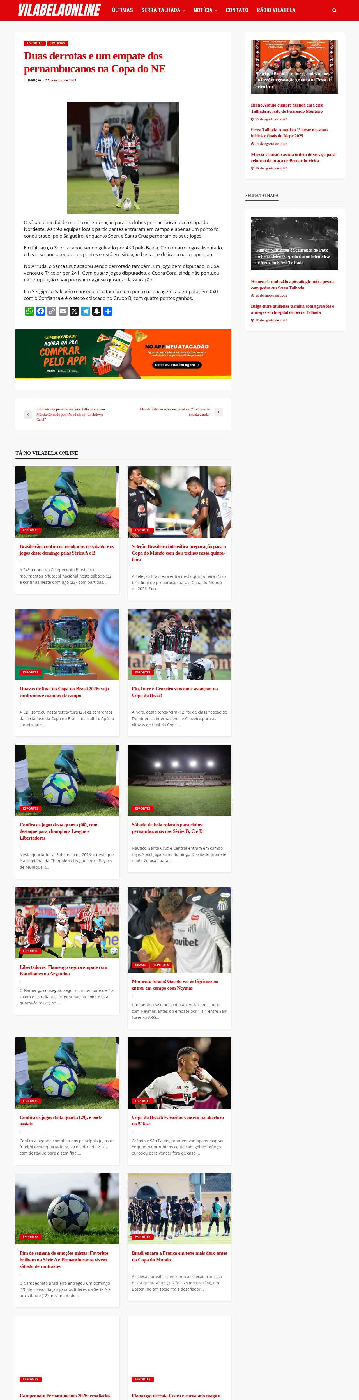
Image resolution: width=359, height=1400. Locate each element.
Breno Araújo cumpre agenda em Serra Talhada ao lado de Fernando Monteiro (287, 108)
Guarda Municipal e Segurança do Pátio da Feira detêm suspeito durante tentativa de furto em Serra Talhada (292, 256)
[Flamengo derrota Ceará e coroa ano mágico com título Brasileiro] (179, 1351)
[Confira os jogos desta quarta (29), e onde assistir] (67, 1073)
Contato (237, 10)
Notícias (57, 43)
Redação (34, 80)
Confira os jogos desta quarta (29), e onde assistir (61, 1120)
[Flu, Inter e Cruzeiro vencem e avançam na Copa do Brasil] (179, 644)
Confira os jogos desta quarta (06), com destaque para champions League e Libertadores (58, 831)
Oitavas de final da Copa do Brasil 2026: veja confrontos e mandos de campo (64, 692)
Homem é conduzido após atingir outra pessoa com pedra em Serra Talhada (292, 284)
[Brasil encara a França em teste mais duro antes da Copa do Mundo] (179, 1209)
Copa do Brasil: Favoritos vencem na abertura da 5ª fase (178, 1120)
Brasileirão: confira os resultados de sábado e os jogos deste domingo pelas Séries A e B (67, 550)
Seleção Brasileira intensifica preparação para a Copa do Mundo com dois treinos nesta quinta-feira (179, 553)
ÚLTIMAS (122, 10)
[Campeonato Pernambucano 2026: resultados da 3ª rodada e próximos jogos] (67, 1351)
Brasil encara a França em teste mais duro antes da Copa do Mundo (179, 1256)
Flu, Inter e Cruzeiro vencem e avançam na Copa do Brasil (175, 692)
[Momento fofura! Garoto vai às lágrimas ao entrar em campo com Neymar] (179, 930)
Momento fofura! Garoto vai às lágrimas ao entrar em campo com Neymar (175, 984)
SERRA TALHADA (160, 10)
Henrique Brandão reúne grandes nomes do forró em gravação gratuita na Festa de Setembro (293, 80)
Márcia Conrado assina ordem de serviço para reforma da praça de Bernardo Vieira (293, 157)
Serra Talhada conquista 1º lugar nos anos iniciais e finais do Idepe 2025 (289, 132)
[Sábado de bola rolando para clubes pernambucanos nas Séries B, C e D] (179, 780)
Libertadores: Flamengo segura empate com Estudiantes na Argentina (63, 970)
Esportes (34, 43)
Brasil (140, 965)
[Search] (334, 10)
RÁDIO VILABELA (276, 10)
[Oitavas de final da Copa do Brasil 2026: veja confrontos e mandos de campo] (67, 644)
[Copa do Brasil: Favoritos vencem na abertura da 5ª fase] (179, 1073)
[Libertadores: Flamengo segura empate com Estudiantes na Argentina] (67, 922)
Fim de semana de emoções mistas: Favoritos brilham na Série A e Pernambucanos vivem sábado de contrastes (64, 1259)
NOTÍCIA (203, 10)
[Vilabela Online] (60, 10)
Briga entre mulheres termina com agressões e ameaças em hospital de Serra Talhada (292, 309)
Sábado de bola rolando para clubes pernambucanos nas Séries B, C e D (167, 828)
